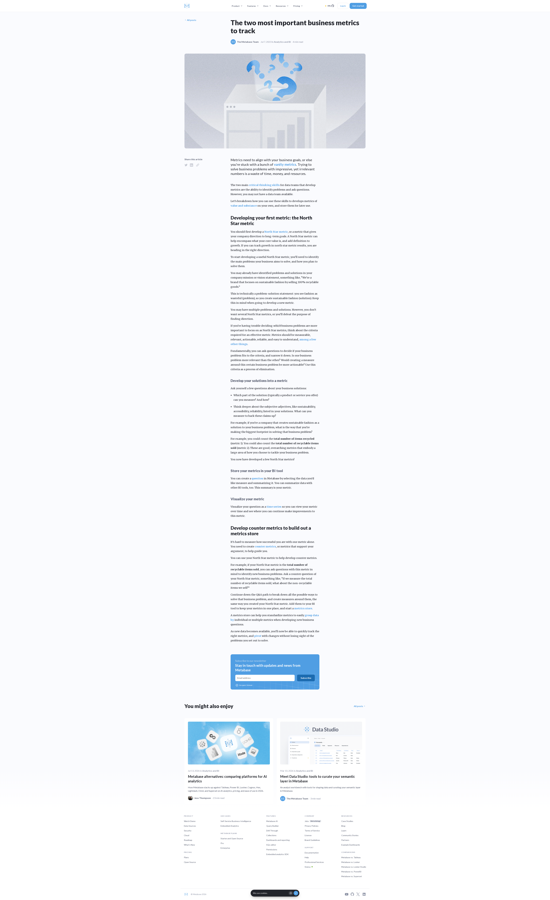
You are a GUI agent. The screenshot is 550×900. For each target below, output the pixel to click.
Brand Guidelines (312, 840)
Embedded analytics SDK (277, 854)
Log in (343, 6)
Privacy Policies (311, 826)
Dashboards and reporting (278, 840)
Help (307, 857)
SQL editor (271, 845)
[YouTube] (346, 894)
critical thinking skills (264, 185)
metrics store (303, 608)
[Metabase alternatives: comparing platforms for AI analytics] (228, 761)
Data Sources (190, 826)
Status (308, 867)
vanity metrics (285, 164)
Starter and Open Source (232, 838)
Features (251, 6)
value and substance (244, 205)
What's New (189, 845)
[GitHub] (352, 894)
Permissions (271, 849)
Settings (290, 893)
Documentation (312, 852)
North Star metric (276, 231)
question (257, 478)
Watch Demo (190, 821)
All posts (191, 20)
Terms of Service (312, 830)
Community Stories (350, 835)
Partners (345, 840)
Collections (271, 835)
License (308, 835)
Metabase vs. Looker (350, 862)
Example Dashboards (350, 845)
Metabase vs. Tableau (351, 857)
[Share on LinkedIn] (191, 165)
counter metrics (265, 546)
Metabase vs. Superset (351, 876)
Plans (186, 857)
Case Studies (347, 821)
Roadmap (188, 840)
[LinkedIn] (364, 894)
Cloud (186, 835)
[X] (358, 894)
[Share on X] (186, 165)
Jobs (312, 821)
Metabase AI (272, 821)
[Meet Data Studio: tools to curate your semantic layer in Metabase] (321, 761)
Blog (343, 826)
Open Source (190, 862)
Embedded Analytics (230, 826)
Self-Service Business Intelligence (236, 821)
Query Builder (272, 826)
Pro (222, 843)
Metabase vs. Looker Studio (353, 867)
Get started (358, 6)
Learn (343, 830)
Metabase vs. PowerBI (351, 871)
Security (187, 830)
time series (274, 506)
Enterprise (225, 848)
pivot (257, 636)
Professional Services (314, 862)
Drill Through (272, 830)
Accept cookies (296, 893)
